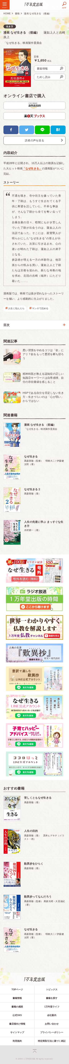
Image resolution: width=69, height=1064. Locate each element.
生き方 (9, 26)
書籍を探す (52, 998)
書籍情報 (17, 998)
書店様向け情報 (17, 1023)
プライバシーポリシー (51, 1032)
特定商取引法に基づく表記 (52, 1041)
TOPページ (17, 989)
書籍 (17, 13)
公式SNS (17, 1015)
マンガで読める (40, 308)
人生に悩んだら (16, 308)
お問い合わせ (52, 1023)
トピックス (52, 989)
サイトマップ (17, 1032)
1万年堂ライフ (51, 1006)
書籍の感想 (17, 1006)
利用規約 (17, 1041)
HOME (7, 13)
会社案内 (51, 1015)
